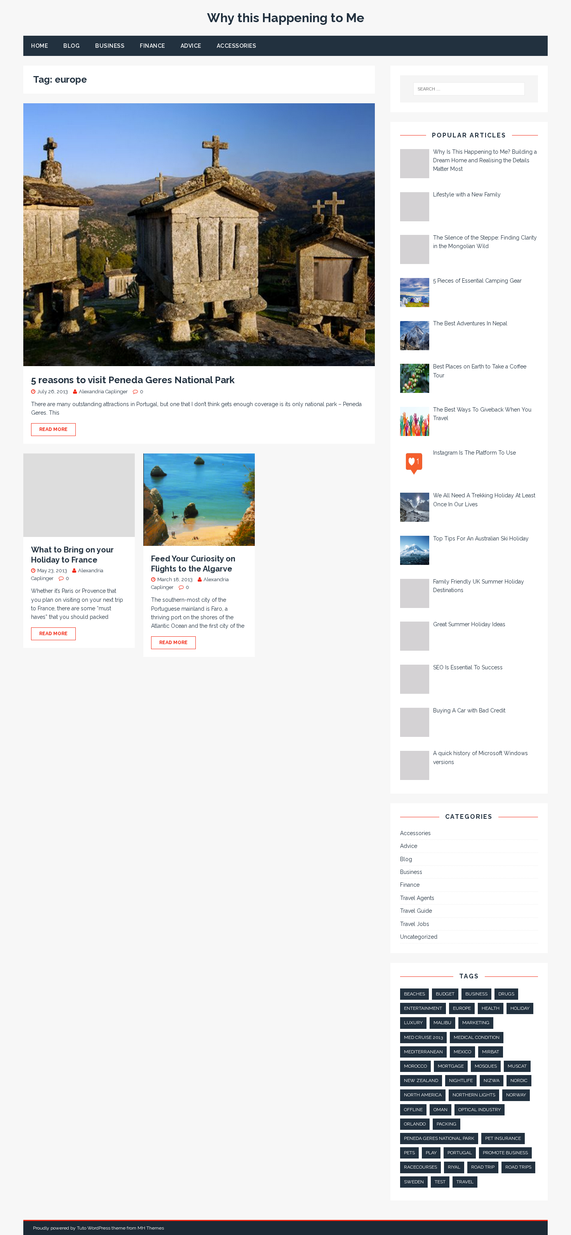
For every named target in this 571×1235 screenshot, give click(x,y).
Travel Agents (417, 898)
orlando (415, 1124)
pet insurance (503, 1138)
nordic (518, 1080)
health (491, 1008)
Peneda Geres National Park (439, 1138)
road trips (518, 1167)
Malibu (442, 1022)
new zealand (421, 1080)
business (476, 994)
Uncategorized (418, 937)
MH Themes (151, 1228)
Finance (152, 46)
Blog (71, 46)
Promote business (505, 1152)
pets (409, 1152)
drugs (506, 994)
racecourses (420, 1167)
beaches (414, 994)
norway (516, 1095)
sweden (414, 1182)
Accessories (236, 46)
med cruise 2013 (423, 1037)
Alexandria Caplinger (103, 391)
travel (465, 1182)
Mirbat (490, 1051)
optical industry (479, 1109)
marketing (475, 1022)
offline (413, 1109)
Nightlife (461, 1080)
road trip (482, 1167)
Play (431, 1152)
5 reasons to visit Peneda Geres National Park (133, 380)
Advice (191, 46)
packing (446, 1124)
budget (445, 994)
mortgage (451, 1066)
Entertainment (423, 1008)
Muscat (517, 1066)
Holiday (519, 1008)
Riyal (454, 1167)
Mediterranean (423, 1051)
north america (423, 1095)
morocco (415, 1066)
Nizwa (492, 1080)
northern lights (474, 1095)
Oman (440, 1109)
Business (109, 46)
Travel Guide (416, 911)
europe (462, 1008)
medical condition (477, 1037)
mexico (462, 1051)
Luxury (413, 1022)
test (440, 1182)
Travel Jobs (414, 924)
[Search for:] (469, 89)
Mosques (486, 1066)
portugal (459, 1152)
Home (39, 46)
